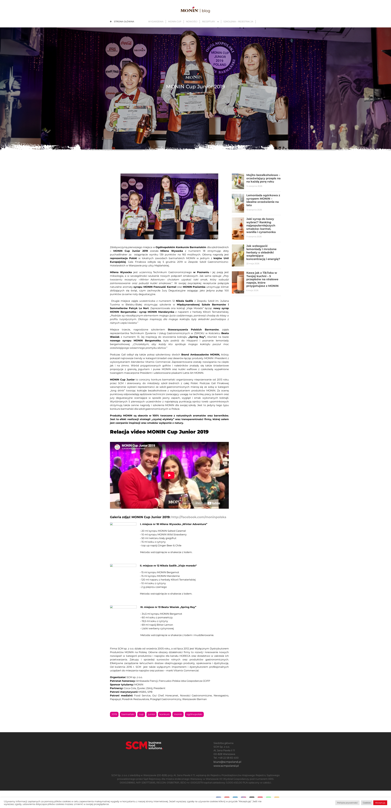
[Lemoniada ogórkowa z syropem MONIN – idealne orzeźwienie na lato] (238, 203)
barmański (127, 714)
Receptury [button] (208, 21)
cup (141, 714)
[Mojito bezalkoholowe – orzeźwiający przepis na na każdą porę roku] (238, 181)
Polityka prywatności (347, 802)
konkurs (164, 714)
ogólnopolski (194, 714)
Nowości (191, 21)
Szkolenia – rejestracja (238, 21)
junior (151, 714)
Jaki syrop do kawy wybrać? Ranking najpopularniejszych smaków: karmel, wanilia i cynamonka (261, 225)
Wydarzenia (155, 21)
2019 (114, 714)
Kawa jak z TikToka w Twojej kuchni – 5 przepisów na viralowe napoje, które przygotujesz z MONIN (262, 279)
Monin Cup (174, 21)
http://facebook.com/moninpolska (198, 517)
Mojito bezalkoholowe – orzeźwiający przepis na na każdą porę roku (263, 178)
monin (178, 714)
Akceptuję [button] (380, 802)
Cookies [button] (367, 802)
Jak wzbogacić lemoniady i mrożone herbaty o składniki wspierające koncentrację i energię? (263, 252)
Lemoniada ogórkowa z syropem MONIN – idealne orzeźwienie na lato (263, 200)
